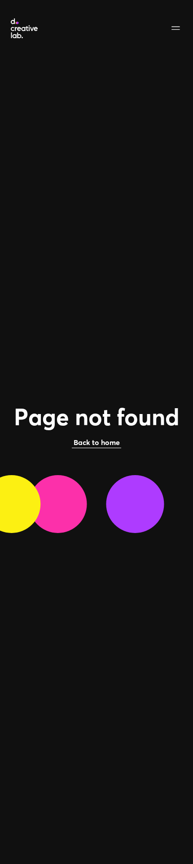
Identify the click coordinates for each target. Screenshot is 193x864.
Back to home (97, 442)
